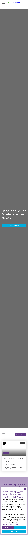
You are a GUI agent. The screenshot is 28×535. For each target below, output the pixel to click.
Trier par (3, 433)
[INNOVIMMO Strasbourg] (17, 4)
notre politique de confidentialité (10, 524)
